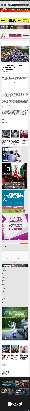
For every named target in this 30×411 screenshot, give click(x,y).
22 (22, 256)
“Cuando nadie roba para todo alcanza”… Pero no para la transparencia (5, 372)
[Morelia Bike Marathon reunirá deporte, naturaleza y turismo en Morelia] (15, 349)
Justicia (3, 285)
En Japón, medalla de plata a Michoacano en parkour (22, 125)
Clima (3, 273)
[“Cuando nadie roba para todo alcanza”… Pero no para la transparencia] (6, 365)
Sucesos (3, 302)
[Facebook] (2, 122)
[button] (3, 11)
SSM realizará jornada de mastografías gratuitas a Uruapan (24, 141)
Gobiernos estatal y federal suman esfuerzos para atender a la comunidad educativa (21, 382)
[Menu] (3, 11)
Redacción (4, 71)
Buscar (24, 243)
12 (11, 255)
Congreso (3, 274)
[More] (6, 122)
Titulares (3, 303)
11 (7, 255)
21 (18, 256)
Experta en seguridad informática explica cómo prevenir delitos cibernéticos (7, 382)
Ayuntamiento (4, 270)
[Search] (28, 11)
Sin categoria (4, 298)
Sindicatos (3, 299)
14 (18, 255)
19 (11, 256)
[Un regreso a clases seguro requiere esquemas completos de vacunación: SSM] (15, 134)
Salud (3, 295)
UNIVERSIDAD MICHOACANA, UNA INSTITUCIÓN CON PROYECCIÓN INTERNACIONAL (7, 390)
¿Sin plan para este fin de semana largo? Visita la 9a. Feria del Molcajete (8, 125)
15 (22, 255)
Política (3, 291)
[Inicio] (1, 11)
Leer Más (3, 384)
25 (7, 258)
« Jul (14, 262)
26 (11, 258)
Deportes (3, 277)
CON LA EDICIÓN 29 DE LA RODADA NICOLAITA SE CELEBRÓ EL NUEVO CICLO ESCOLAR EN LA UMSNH (22, 390)
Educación (3, 280)
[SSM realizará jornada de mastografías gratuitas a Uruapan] (24, 134)
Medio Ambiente (4, 287)
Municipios (3, 288)
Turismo (3, 305)
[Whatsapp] (5, 122)
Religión (3, 292)
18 (7, 256)
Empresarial (3, 281)
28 (18, 258)
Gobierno (3, 284)
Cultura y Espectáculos (5, 276)
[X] (3, 122)
